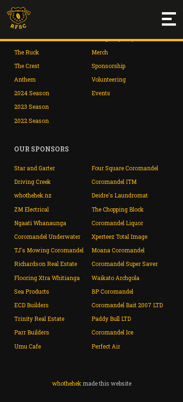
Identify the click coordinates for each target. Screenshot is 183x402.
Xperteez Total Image (119, 236)
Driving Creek (32, 181)
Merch (100, 52)
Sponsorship (108, 65)
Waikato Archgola (115, 277)
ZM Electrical (31, 209)
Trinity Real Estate (39, 318)
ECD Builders (31, 305)
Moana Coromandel (118, 250)
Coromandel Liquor (117, 223)
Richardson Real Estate (45, 263)
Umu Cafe (27, 346)
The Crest (26, 65)
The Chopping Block (118, 209)
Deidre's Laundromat (120, 195)
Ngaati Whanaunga (40, 223)
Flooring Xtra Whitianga (47, 277)
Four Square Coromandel (125, 168)
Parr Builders (31, 332)
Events (101, 93)
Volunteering (109, 79)
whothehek (66, 383)
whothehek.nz (33, 195)
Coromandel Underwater (47, 236)
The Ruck (26, 52)
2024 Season (31, 93)
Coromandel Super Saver (125, 263)
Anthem (25, 79)
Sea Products (31, 291)
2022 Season (31, 120)
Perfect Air (106, 346)
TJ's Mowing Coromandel (49, 250)
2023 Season (31, 106)
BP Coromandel (112, 291)
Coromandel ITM (114, 181)
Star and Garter (34, 168)
